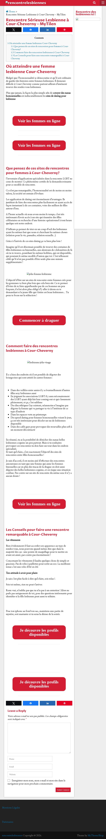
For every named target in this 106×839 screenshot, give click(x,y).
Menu (103, 3)
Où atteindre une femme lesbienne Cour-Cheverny (32, 43)
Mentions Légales (11, 807)
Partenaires (7, 821)
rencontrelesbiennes (12, 835)
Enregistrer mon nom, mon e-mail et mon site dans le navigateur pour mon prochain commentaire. (36, 782)
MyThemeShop (96, 835)
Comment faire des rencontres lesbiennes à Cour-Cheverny (40, 52)
